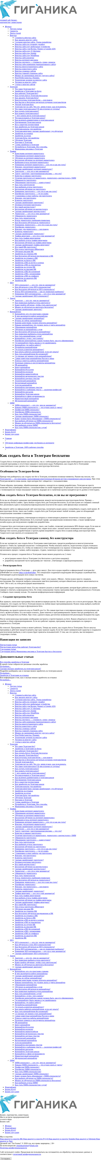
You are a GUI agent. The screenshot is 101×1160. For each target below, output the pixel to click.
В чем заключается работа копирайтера (31, 316)
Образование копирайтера (26, 327)
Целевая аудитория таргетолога (28, 205)
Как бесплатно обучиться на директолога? (32, 223)
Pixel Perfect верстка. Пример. (27, 78)
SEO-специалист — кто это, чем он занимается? (35, 285)
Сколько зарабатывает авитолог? (28, 309)
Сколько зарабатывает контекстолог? (30, 211)
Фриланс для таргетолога (25, 198)
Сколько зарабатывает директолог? (29, 234)
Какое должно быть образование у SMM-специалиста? (38, 419)
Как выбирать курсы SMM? (26, 425)
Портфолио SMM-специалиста (28, 412)
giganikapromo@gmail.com (27, 1146)
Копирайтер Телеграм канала (27, 394)
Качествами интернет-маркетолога (29, 153)
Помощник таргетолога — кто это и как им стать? (36, 191)
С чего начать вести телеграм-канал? (30, 116)
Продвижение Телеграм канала (28, 122)
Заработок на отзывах (24, 133)
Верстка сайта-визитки (24, 58)
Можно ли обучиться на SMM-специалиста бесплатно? (38, 423)
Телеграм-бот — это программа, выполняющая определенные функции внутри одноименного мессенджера (45, 479)
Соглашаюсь (5, 1159)
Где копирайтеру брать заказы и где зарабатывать (35, 343)
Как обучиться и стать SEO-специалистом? (33, 287)
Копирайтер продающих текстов (28, 387)
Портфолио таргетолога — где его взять (31, 194)
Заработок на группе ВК (25, 267)
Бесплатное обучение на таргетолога (30, 189)
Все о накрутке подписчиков (27, 124)
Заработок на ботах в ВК (25, 260)
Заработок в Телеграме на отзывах (14, 675)
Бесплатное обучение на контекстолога (31, 209)
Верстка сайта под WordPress (27, 55)
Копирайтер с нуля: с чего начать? (29, 338)
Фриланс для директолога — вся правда (32, 229)
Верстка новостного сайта (26, 69)
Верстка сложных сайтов (25, 71)
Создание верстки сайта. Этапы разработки (33, 42)
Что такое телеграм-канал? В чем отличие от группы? (37, 109)
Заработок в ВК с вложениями (27, 274)
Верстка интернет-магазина (26, 60)
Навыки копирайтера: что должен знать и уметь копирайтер (40, 325)
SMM (12, 403)
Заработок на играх (23, 136)
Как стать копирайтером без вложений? (31, 354)
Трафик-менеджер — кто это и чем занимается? (35, 236)
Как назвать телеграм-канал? (27, 113)
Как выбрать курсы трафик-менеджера (31, 240)
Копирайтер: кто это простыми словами (31, 314)
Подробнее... (5, 666)
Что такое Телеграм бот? (25, 89)
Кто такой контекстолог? (25, 207)
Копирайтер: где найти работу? (28, 345)
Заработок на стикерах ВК (26, 254)
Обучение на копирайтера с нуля (28, 329)
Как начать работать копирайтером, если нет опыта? (37, 352)
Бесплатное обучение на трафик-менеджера (33, 243)
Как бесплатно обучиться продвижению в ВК (34, 256)
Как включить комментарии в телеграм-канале (34, 120)
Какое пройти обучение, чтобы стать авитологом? (36, 305)
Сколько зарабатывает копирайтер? (29, 318)
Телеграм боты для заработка (27, 138)
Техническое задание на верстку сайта (31, 80)
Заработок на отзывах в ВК (26, 258)
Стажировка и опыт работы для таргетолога (33, 196)
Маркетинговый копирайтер (27, 398)
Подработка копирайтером (26, 347)
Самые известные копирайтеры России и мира (34, 358)
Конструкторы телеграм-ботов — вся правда (33, 100)
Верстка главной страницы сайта (29, 73)
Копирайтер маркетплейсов (26, 374)
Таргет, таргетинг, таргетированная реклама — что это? (38, 174)
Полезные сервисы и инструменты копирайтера (35, 363)
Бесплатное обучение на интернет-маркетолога (34, 160)
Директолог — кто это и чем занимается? (32, 214)
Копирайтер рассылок (24, 392)
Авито (12, 298)
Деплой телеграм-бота (24, 104)
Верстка (13, 35)
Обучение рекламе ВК (24, 251)
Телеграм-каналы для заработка (28, 129)
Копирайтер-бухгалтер (24, 370)
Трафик (13, 151)
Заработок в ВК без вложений (27, 272)
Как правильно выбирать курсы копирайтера (34, 334)
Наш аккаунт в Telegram (86, 1139)
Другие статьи (16, 29)
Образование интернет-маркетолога (30, 156)
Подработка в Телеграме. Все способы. (31, 147)
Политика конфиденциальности (13, 1148)
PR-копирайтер (21, 365)
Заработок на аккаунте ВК (26, 278)
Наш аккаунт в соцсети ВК (11, 1139)
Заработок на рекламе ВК (25, 269)
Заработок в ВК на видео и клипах (29, 263)
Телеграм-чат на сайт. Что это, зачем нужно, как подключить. (40, 107)
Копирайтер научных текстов (27, 378)
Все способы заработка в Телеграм (14, 662)
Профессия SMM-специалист (27, 410)
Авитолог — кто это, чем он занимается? (32, 300)
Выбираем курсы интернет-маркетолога (32, 162)
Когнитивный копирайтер (26, 383)
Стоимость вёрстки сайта (25, 38)
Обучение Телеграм (23, 140)
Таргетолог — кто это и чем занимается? (32, 171)
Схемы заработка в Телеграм (27, 145)
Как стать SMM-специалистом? (28, 414)
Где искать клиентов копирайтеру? (29, 349)
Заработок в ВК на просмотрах (28, 265)
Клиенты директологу (24, 231)
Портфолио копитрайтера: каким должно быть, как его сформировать (44, 341)
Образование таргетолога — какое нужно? (33, 182)
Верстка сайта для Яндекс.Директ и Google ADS (35, 49)
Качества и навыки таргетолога (28, 176)
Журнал (8, 26)
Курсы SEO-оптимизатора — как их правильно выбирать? (39, 292)
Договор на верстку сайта (25, 82)
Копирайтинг (15, 312)
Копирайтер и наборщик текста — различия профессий (38, 390)
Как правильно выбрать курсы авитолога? (32, 303)
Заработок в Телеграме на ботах (28, 91)
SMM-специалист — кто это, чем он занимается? (35, 405)
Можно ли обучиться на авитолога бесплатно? (34, 307)
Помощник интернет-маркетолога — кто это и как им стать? (40, 165)
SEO (12, 283)
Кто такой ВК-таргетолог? (26, 247)
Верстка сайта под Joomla (25, 53)
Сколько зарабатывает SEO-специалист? (32, 296)
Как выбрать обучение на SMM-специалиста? (34, 421)
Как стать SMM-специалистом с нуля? (31, 427)
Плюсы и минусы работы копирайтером (32, 361)
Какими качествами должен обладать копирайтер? (36, 323)
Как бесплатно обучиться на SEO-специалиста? (35, 289)
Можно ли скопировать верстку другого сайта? (35, 75)
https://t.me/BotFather (27, 572)
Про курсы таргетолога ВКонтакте (29, 249)
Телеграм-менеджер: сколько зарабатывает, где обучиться (39, 131)
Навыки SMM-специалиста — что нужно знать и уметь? (38, 407)
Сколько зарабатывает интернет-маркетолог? (34, 169)
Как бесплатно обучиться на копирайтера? (32, 332)
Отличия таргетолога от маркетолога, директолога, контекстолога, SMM (45, 178)
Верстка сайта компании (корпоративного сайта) (35, 64)
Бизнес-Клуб (10, 432)
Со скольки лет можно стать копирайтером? (33, 356)
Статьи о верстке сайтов (25, 84)
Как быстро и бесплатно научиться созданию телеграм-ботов (40, 102)
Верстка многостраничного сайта (29, 67)
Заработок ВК (20, 280)
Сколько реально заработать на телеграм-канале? (20, 669)
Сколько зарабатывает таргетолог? (29, 202)
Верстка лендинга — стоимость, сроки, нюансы (35, 62)
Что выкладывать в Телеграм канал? (30, 118)
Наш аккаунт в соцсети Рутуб (36, 1139)
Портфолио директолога (25, 227)
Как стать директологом (25, 218)
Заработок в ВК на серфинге (27, 276)
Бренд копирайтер (22, 367)
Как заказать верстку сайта (26, 40)
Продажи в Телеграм (23, 142)
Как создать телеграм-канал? (27, 111)
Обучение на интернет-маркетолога (30, 158)
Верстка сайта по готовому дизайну (30, 44)
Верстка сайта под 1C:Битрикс (28, 51)
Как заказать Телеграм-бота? (27, 98)
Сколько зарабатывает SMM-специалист (32, 416)
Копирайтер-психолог (24, 372)
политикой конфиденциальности (27, 1154)
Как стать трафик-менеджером (27, 238)
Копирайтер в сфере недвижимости (30, 396)
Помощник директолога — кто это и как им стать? (36, 225)
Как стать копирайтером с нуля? (28, 336)
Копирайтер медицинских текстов (29, 376)
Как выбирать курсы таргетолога (29, 187)
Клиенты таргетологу (24, 200)
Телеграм (14, 87)
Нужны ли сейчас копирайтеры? (28, 321)
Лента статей (15, 33)
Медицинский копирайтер (26, 401)
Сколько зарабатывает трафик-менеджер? (32, 245)
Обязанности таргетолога (25, 180)
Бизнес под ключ (12, 434)
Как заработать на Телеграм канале (29, 127)
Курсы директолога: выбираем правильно (32, 220)
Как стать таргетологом (25, 185)
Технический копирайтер (25, 381)
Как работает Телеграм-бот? (26, 93)
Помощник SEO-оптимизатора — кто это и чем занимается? (40, 294)
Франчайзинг (10, 430)
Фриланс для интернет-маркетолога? (30, 167)
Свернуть (14, 31)
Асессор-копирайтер (23, 385)
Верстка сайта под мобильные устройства (32, 47)
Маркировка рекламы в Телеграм (29, 149)
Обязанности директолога (26, 216)
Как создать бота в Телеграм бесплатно (31, 96)
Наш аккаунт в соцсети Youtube (62, 1139)
